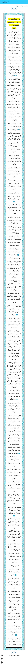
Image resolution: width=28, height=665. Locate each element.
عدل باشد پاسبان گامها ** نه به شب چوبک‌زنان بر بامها (14, 196)
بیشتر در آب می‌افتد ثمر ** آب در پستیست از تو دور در (14, 428)
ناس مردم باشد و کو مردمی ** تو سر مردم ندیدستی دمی (14, 594)
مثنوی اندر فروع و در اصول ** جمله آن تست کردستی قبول (14, 510)
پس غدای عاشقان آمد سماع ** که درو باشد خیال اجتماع (14, 334)
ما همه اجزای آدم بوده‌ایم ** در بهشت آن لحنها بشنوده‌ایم (14, 262)
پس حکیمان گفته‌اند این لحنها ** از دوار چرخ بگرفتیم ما (14, 230)
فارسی (25, 6)
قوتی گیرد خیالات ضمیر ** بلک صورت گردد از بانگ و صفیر (14, 344)
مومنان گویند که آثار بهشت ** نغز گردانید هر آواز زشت (14, 252)
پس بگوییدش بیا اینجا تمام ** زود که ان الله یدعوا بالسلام (14, 104)
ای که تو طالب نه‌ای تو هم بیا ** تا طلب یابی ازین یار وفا (14, 127)
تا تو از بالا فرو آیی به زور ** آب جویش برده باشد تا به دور (14, 438)
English (17, 6)
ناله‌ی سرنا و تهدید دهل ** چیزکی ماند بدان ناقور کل (14, 220)
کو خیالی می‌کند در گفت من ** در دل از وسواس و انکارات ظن (14, 642)
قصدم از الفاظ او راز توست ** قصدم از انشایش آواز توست (14, 547)
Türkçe (21, 6)
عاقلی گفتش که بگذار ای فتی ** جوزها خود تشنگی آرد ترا (14, 419)
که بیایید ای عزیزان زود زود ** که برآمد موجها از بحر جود (14, 60)
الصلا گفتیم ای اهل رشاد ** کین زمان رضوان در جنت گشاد (14, 82)
